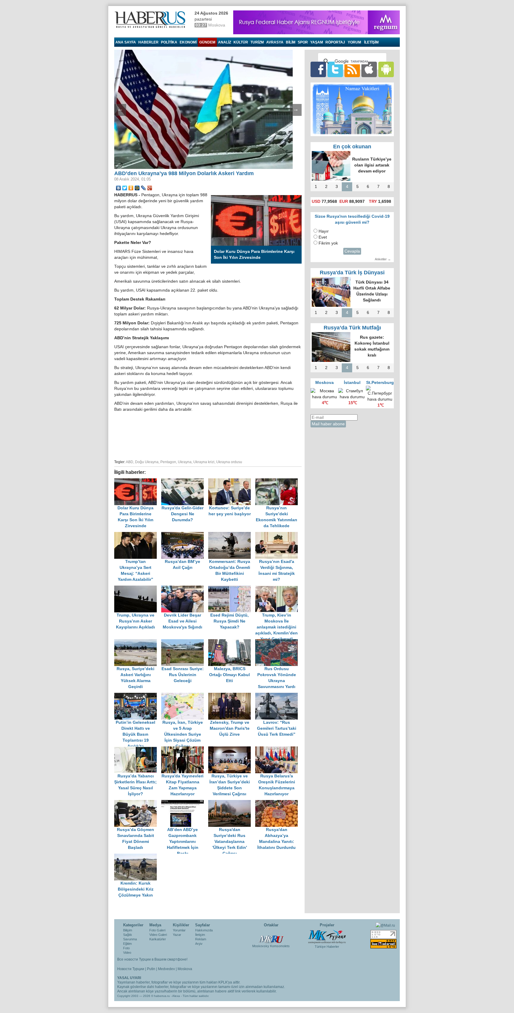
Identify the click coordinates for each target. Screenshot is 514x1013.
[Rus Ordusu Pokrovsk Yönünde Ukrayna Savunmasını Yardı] (278, 642)
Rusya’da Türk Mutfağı (352, 328)
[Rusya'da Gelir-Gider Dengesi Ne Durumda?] (184, 481)
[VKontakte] (118, 188)
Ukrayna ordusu (229, 462)
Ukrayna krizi (203, 462)
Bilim (290, 42)
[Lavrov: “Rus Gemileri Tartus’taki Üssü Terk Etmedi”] (278, 695)
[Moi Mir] (137, 188)
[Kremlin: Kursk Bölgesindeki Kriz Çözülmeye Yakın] (137, 856)
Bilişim (127, 930)
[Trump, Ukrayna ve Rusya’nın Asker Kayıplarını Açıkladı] (137, 588)
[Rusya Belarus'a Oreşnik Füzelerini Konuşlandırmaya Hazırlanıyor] (278, 749)
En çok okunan (352, 147)
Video (127, 952)
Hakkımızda (204, 930)
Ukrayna (185, 462)
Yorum (354, 42)
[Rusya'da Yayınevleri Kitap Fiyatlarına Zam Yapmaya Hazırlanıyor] (184, 749)
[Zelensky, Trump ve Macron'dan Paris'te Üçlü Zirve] (231, 695)
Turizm (257, 42)
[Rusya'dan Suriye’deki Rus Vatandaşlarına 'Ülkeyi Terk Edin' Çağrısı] (231, 803)
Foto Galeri (157, 930)
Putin (151, 969)
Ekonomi (188, 42)
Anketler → (383, 259)
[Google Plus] (150, 188)
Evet (323, 237)
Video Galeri (158, 934)
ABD (129, 462)
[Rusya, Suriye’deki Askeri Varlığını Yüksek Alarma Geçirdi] (137, 642)
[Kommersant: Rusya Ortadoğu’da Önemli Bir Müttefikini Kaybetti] (231, 535)
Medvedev (166, 969)
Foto (126, 948)
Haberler (148, 42)
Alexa (176, 996)
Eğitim (127, 943)
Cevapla (352, 251)
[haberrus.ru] (151, 19)
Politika (169, 42)
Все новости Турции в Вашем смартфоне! (152, 959)
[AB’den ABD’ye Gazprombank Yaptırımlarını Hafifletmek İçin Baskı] (184, 803)
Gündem (207, 42)
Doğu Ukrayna (147, 462)
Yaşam (316, 42)
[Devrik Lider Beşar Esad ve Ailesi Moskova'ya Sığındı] (184, 588)
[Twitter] (125, 188)
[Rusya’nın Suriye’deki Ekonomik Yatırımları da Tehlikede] (278, 481)
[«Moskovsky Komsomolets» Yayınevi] (270, 936)
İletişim (200, 934)
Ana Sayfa (125, 42)
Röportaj (335, 42)
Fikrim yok (328, 243)
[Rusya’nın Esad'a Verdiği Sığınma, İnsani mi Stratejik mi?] (278, 535)
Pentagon (168, 462)
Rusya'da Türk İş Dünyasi (352, 273)
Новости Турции (130, 969)
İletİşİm (371, 42)
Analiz (224, 42)
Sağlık (127, 934)
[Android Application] (386, 69)
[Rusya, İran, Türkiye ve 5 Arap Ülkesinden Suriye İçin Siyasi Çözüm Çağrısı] (184, 695)
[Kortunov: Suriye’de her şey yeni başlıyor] (231, 481)
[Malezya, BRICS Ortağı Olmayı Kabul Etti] (231, 642)
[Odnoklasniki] (131, 188)
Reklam (200, 939)
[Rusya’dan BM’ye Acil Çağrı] (184, 535)
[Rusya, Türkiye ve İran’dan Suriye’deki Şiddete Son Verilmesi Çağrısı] (231, 749)
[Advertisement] (208, 435)
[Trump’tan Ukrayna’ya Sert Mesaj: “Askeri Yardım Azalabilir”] (137, 535)
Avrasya (274, 42)
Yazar (177, 934)
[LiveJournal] (143, 188)
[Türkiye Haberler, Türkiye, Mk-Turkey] (327, 936)
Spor (303, 42)
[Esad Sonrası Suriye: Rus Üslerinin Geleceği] (184, 642)
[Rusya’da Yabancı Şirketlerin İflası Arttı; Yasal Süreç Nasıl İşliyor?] (137, 749)
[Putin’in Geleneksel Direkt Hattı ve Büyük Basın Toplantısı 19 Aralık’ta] (137, 695)
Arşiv (199, 943)
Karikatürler (157, 939)
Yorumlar (179, 930)
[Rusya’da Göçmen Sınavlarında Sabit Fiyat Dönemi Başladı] (137, 803)
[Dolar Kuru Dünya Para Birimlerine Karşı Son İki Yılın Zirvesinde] (137, 481)
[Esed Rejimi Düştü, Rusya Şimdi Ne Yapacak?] (231, 588)
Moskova (185, 969)
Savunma (130, 939)
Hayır (324, 231)
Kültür (241, 42)
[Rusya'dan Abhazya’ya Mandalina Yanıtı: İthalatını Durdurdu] (278, 803)
